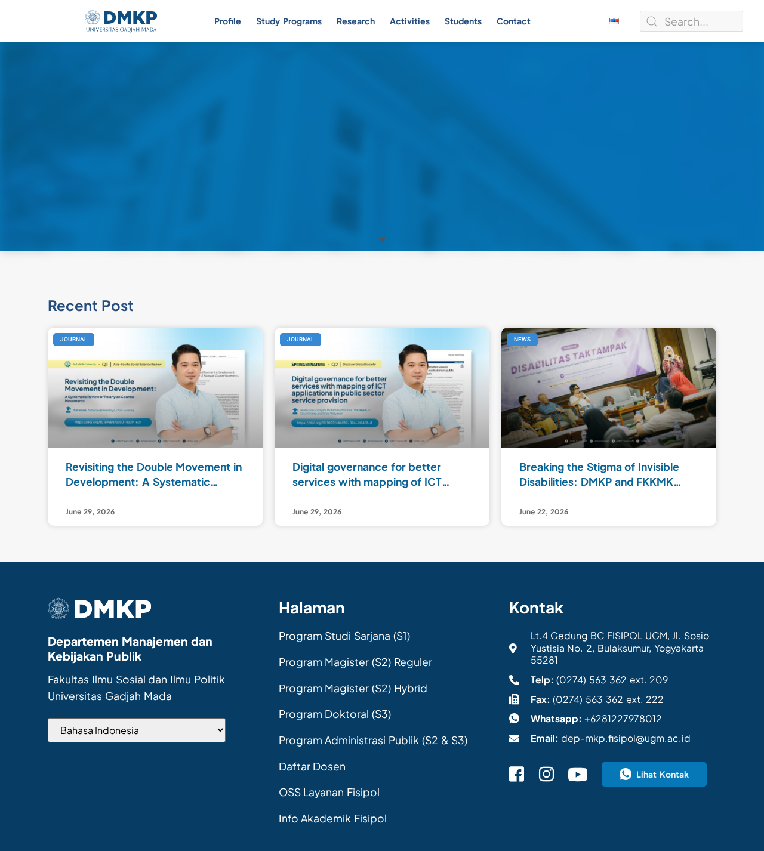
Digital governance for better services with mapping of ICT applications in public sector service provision (367, 474)
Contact (514, 21)
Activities (410, 21)
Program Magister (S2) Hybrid (353, 688)
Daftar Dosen (312, 766)
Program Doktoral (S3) (335, 713)
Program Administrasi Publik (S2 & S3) (373, 740)
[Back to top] (740, 821)
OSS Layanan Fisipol (329, 791)
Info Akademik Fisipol (333, 818)
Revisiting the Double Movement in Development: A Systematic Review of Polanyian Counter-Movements (154, 474)
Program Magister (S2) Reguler (355, 661)
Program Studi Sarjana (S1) (344, 635)
